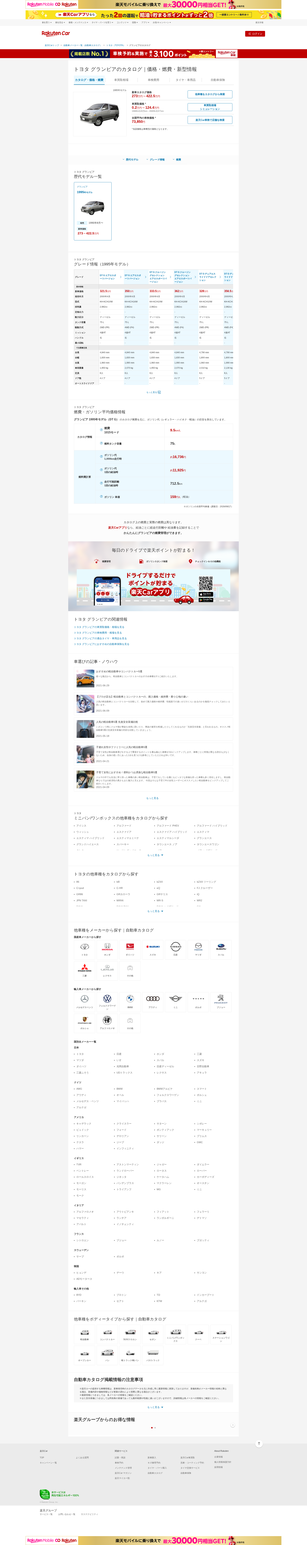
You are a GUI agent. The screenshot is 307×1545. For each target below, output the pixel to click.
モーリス (81, 1189)
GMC (200, 1142)
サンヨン (202, 1272)
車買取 (121, 79)
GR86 (79, 894)
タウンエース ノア (167, 844)
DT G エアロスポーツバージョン (108, 277)
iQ (198, 894)
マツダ (80, 1060)
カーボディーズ (205, 1176)
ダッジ (160, 1142)
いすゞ (120, 1060)
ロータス (162, 1170)
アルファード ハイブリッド (212, 825)
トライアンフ (124, 1189)
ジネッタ (121, 1176)
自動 (218, 79)
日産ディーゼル (165, 1066)
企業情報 (218, 1457)
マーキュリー (204, 1129)
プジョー (121, 1240)
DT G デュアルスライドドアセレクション (207, 277)
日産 (119, 1054)
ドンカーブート (205, 1294)
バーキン (81, 1301)
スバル (160, 1060)
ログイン (257, 33)
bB (118, 881)
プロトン (121, 1294)
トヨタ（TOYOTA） (115, 45)
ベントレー (82, 1170)
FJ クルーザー (205, 888)
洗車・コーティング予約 (192, 1462)
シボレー (202, 1123)
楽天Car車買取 (188, 1457)
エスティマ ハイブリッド (90, 838)
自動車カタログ (155, 1473)
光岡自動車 (123, 1066)
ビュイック (82, 1129)
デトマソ (202, 1217)
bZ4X (160, 881)
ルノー (160, 1240)
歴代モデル (132, 159)
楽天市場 (259, 22)
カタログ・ (89, 79)
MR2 (199, 900)
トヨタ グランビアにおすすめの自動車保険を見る (101, 644)
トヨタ (80, 1054)
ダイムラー (203, 1164)
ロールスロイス (85, 1176)
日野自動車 (203, 1066)
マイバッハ (123, 1101)
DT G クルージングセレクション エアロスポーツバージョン (158, 277)
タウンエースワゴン (208, 844)
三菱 (199, 1054)
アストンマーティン (128, 1164)
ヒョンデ (81, 1272)
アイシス (81, 825)
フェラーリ (203, 1211)
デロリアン (123, 1136)
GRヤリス (162, 894)
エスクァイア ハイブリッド (172, 831)
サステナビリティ (89, 1514)
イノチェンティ (125, 1224)
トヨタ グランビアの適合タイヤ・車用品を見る (100, 638)
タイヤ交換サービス (190, 1468)
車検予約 (119, 1462)
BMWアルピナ (165, 1088)
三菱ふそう (82, 1072)
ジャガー (162, 1164)
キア (159, 1272)
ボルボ (120, 1256)
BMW (120, 1088)
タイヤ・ (186, 79)
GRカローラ (123, 894)
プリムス (202, 1136)
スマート (202, 1088)
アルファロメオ (85, 1211)
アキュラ (202, 1072)
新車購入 (152, 1457)
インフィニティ (125, 1148)
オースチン (203, 1183)
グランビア (82, 186)
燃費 (178, 159)
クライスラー (124, 1123)
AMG (79, 1088)
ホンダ (160, 1054)
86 (77, 881)
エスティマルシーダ (168, 838)
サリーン (162, 1136)
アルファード (124, 825)
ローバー (202, 1170)
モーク (80, 1195)
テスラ (80, 1142)
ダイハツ (81, 1066)
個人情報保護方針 (222, 1462)
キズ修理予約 (154, 1462)
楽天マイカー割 (122, 1478)
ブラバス (162, 1101)
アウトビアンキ (125, 1211)
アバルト (81, 1224)
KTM (159, 1301)
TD (158, 1294)
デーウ (120, 1272)
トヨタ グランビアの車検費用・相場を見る (98, 632)
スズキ (200, 1060)
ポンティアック (165, 1129)
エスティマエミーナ (128, 838)
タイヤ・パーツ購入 (157, 1468)
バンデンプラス (125, 1183)
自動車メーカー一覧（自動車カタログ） (82, 45)
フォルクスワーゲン (168, 1095)
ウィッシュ (82, 831)
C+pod (80, 888)
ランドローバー (125, 1170)
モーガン (81, 1183)
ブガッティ (203, 1240)
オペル (120, 1095)
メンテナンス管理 (123, 1468)
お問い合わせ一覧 (66, 1514)
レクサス (162, 1072)
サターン (162, 1123)
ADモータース (84, 1278)
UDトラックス (125, 1072)
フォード (121, 1129)
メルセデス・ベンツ (87, 1101)
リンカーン (82, 1136)
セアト (120, 1301)
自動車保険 (186, 1473)
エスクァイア (124, 831)
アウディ (81, 1095)
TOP (42, 1457)
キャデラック (83, 1123)
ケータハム (163, 1176)
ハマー (80, 1148)
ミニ (199, 1101)
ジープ (120, 1142)
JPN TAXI (81, 900)
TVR (78, 1164)
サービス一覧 (46, 1514)
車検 (153, 79)
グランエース (204, 838)
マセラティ (82, 1217)
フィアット (163, 1211)
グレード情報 (157, 159)
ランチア (121, 1217)
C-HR (120, 888)
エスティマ (203, 831)
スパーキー (123, 844)
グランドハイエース (87, 844)
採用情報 (218, 1467)
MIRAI (120, 900)
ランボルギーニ (165, 1217)
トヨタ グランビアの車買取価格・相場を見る (99, 627)
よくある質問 (82, 1457)
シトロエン (82, 1240)
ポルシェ (202, 1095)
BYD (78, 1294)
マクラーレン (164, 1183)
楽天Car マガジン (123, 1473)
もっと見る (151, 392)
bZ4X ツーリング (206, 881)
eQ (158, 888)
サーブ (80, 1256)
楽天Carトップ (52, 45)
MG (159, 1189)
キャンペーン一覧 (48, 1462)
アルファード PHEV (168, 825)
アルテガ (81, 1107)
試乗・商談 (120, 1457)
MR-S (160, 900)
